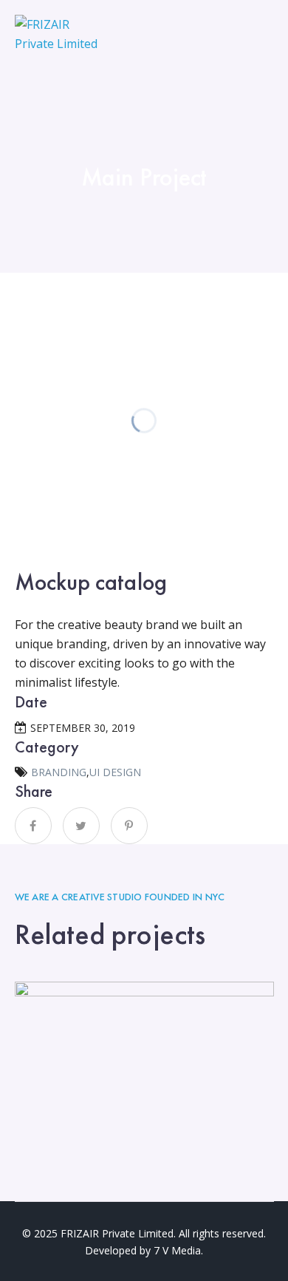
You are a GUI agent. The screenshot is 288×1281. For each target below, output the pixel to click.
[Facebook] (33, 825)
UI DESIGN (115, 772)
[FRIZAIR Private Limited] (57, 32)
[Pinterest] (129, 825)
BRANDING (58, 772)
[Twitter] (81, 825)
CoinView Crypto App (144, 1069)
